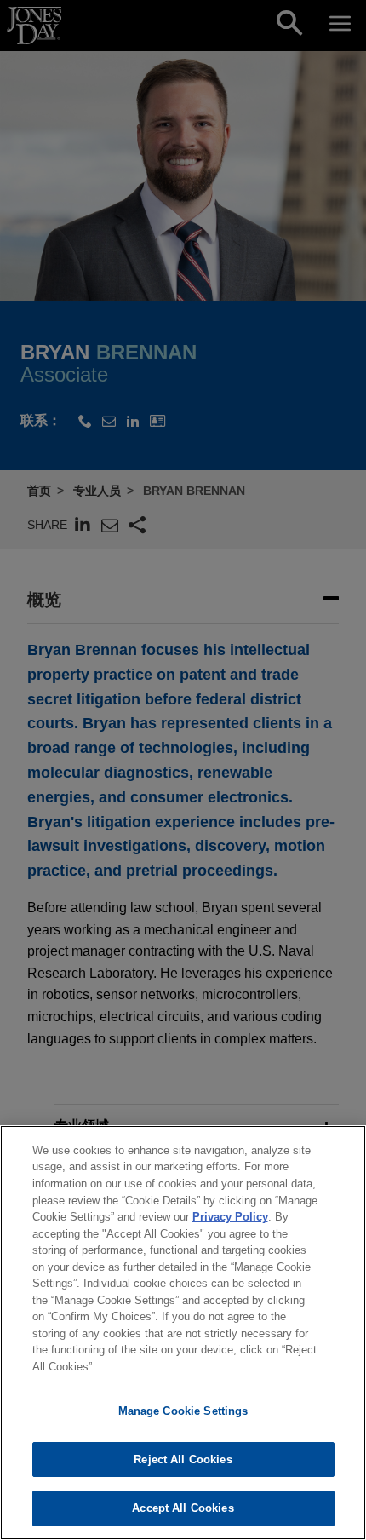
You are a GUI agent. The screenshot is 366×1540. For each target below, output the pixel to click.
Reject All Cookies (183, 1459)
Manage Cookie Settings (183, 1411)
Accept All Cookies (182, 1508)
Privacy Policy (230, 1216)
